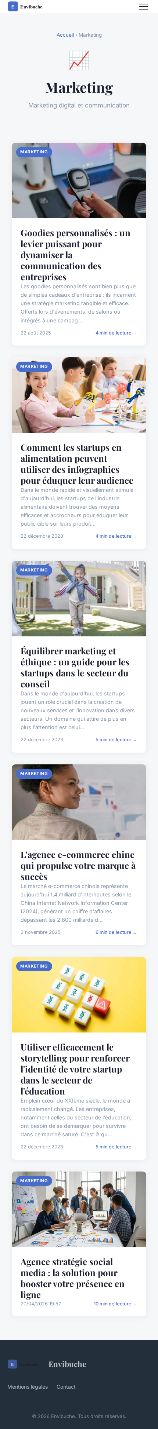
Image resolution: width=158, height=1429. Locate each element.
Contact (66, 1387)
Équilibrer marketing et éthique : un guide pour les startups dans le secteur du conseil (75, 667)
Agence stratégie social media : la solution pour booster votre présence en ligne (73, 1278)
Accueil (65, 35)
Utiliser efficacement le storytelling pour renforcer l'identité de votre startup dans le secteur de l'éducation (75, 1069)
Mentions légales (27, 1387)
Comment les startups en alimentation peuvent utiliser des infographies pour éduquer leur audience (77, 463)
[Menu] (143, 6)
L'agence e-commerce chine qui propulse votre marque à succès (78, 865)
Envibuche (67, 1364)
